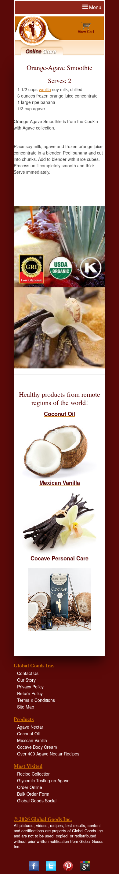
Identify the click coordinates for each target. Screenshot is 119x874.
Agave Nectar (30, 727)
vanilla (45, 89)
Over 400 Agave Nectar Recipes (48, 754)
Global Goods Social (36, 801)
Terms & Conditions (36, 700)
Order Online (29, 787)
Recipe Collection (34, 774)
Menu (94, 7)
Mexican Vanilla (32, 740)
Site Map (25, 707)
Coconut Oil (28, 733)
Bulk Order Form (33, 794)
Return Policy (30, 693)
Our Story (26, 680)
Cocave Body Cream (37, 747)
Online (40, 51)
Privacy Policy (30, 687)
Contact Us (27, 673)
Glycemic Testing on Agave (43, 780)
